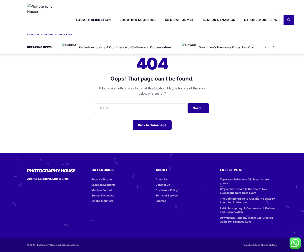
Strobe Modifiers (260, 20)
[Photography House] (50, 18)
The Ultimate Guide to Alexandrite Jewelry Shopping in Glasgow (247, 200)
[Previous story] (266, 47)
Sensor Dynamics (219, 20)
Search (198, 108)
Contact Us (163, 184)
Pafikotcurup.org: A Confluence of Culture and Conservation (247, 210)
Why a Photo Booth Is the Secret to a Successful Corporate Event (243, 190)
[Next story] (274, 47)
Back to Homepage (152, 125)
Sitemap (161, 200)
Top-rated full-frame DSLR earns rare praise (244, 181)
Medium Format (179, 20)
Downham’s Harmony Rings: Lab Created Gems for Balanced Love (246, 219)
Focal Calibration (93, 20)
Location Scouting (138, 20)
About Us (162, 179)
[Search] (289, 20)
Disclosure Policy (167, 190)
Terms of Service (167, 195)
